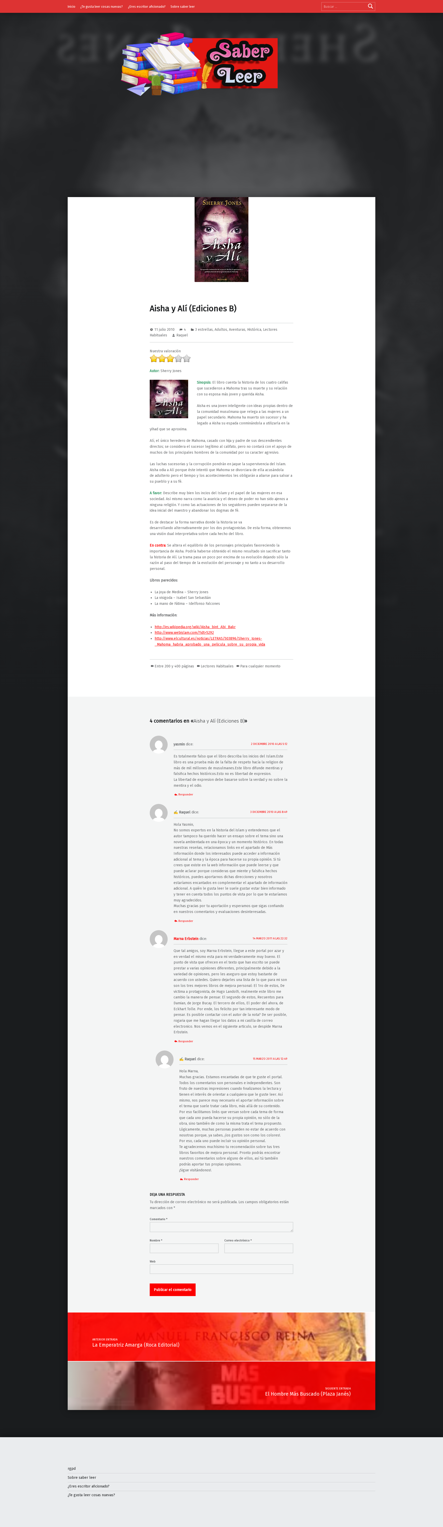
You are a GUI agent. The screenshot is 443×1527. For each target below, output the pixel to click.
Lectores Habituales (217, 666)
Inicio (71, 6)
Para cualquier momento (260, 666)
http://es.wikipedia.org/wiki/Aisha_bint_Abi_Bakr (195, 627)
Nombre (156, 1240)
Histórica (254, 329)
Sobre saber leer (182, 6)
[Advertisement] (221, 158)
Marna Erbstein (186, 939)
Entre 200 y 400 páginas (174, 666)
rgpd (72, 1468)
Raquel (182, 335)
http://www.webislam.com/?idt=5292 (184, 632)
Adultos (221, 329)
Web (153, 1261)
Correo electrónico (238, 1240)
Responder (185, 794)
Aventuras (237, 329)
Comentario (158, 1219)
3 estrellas (204, 329)
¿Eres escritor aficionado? (147, 6)
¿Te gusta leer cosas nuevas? (101, 6)
